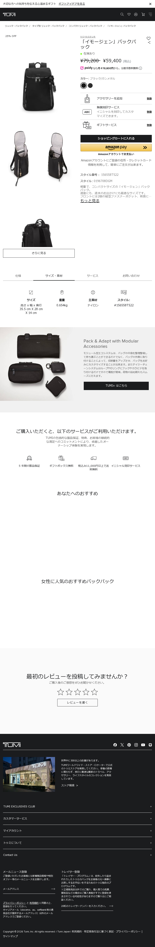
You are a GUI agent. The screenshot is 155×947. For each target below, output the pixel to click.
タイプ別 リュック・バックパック (48, 26)
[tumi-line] (150, 745)
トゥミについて (12, 843)
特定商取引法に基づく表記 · (99, 932)
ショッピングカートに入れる (116, 138)
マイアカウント (12, 831)
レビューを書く (77, 703)
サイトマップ (10, 936)
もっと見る (90, 201)
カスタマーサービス (15, 819)
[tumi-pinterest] (129, 745)
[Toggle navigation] (150, 14)
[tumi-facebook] (115, 745)
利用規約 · (77, 932)
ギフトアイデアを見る (72, 4)
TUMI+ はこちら (116, 386)
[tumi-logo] (12, 744)
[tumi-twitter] (122, 745)
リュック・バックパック (16, 26)
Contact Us (10, 855)
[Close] (150, 4)
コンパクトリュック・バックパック (85, 26)
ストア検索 (68, 785)
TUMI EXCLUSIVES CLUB (19, 807)
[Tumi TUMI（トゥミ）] (9, 14)
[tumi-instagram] (136, 745)
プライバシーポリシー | (129, 932)
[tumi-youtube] (143, 745)
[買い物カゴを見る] (143, 14)
